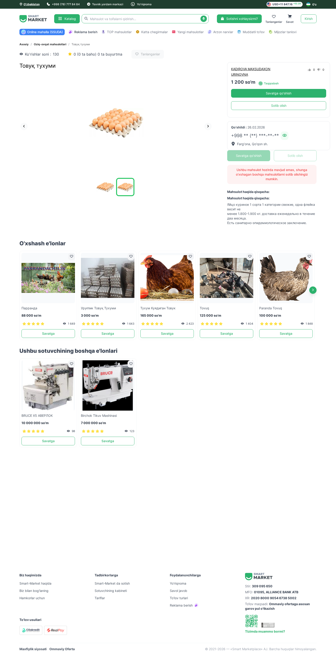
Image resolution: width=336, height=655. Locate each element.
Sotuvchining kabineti (111, 591)
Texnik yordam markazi (107, 4)
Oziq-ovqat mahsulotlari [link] (50, 44)
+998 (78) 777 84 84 (66, 4)
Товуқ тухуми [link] (81, 44)
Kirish (309, 19)
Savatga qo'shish (278, 93)
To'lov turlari (179, 598)
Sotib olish (278, 105)
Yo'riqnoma (144, 4)
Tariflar (100, 598)
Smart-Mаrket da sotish (112, 583)
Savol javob (178, 591)
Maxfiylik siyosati (33, 649)
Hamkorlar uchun (32, 598)
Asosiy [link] (24, 44)
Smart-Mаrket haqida (35, 583)
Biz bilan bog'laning (33, 591)
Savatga (48, 333)
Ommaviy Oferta (62, 649)
